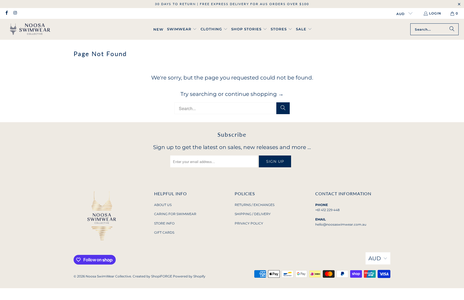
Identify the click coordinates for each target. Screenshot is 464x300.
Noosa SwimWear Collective (108, 276)
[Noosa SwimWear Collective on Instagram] (15, 13)
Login (435, 13)
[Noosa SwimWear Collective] (30, 29)
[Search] (452, 29)
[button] (182, 29)
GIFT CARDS (164, 232)
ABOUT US (163, 205)
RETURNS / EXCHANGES (254, 205)
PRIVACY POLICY (249, 223)
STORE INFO (164, 223)
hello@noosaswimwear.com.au (340, 224)
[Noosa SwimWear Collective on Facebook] (6, 13)
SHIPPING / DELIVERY (253, 214)
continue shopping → (254, 94)
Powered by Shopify (189, 276)
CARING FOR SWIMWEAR (175, 214)
